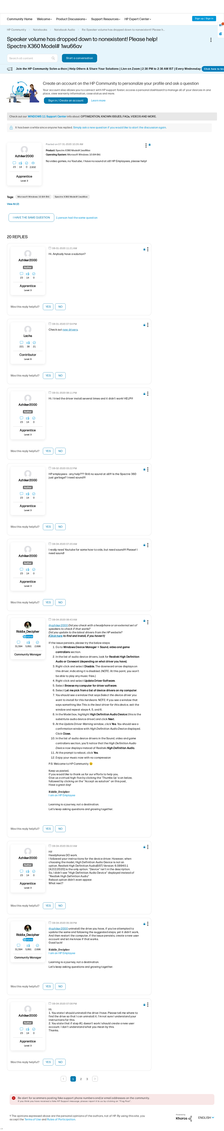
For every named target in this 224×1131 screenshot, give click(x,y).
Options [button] (213, 39)
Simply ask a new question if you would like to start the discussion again (119, 127)
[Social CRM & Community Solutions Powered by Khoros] (184, 1117)
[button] (146, 145)
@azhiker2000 (58, 625)
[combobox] (32, 58)
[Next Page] (95, 1079)
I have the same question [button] (31, 217)
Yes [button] (48, 306)
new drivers (70, 329)
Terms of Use (32, 1119)
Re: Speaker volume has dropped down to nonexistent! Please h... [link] (123, 29)
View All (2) (13, 204)
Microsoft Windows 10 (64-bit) (33, 197)
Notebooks (40, 29)
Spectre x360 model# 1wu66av (71, 197)
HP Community (16, 29)
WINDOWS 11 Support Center (47, 116)
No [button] (60, 306)
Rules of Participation (61, 1119)
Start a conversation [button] (79, 58)
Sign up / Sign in (204, 18)
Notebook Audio (64, 29)
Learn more (98, 100)
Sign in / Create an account (66, 100)
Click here (56, 636)
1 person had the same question (77, 217)
